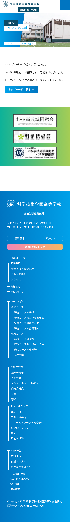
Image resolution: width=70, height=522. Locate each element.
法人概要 (15, 489)
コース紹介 (16, 301)
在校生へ (16, 456)
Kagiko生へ (17, 450)
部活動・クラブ (20, 428)
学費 (13, 394)
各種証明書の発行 (21, 467)
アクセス (50, 238)
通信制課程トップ (35, 247)
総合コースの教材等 (25, 349)
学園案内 (15, 263)
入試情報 (16, 378)
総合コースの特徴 (24, 339)
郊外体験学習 (18, 417)
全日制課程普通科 (34, 213)
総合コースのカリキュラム (29, 344)
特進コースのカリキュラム (29, 317)
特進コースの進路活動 (26, 323)
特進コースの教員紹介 (26, 328)
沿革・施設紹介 (20, 274)
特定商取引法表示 (20, 479)
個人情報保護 (17, 474)
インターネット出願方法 (25, 383)
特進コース (17, 307)
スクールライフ (19, 406)
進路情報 (19, 355)
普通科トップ (17, 258)
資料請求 (20, 238)
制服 (13, 433)
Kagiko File (17, 438)
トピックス (16, 291)
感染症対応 (17, 388)
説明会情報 (17, 372)
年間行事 (16, 412)
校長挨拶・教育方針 (22, 268)
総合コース (17, 333)
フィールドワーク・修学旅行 (27, 422)
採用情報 (15, 484)
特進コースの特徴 (24, 312)
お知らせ (15, 286)
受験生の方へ (17, 367)
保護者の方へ (18, 461)
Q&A (13, 399)
